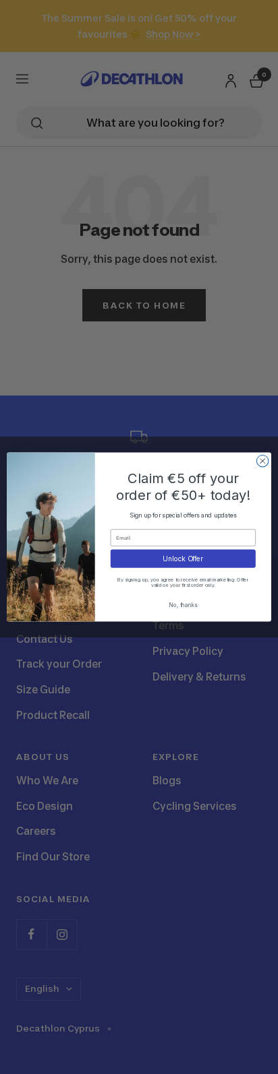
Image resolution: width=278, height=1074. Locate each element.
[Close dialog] (262, 461)
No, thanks (183, 604)
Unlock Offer (183, 559)
